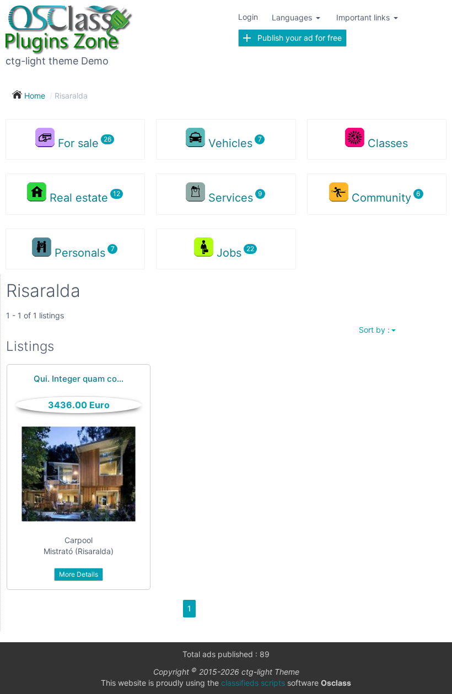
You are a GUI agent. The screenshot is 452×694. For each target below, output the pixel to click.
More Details (78, 574)
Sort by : (374, 329)
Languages (293, 17)
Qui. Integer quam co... (78, 378)
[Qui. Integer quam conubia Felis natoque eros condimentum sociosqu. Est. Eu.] (78, 474)
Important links (364, 17)
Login (248, 16)
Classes (388, 143)
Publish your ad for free (296, 37)
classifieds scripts (253, 682)
